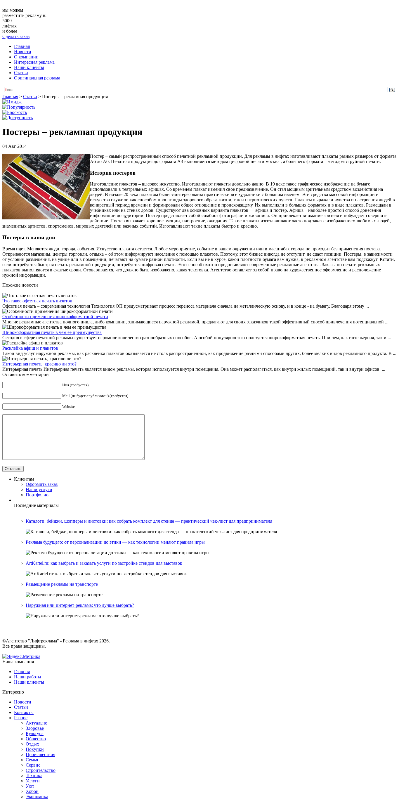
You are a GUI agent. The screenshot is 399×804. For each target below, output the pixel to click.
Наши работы (27, 676)
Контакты (24, 712)
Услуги (33, 780)
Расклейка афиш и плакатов (30, 348)
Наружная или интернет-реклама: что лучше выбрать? (80, 605)
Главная (22, 46)
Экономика (37, 796)
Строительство (40, 770)
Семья (32, 759)
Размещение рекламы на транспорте (62, 584)
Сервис (33, 765)
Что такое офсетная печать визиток (37, 300)
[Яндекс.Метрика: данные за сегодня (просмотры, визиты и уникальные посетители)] (21, 656)
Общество (36, 738)
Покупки (35, 749)
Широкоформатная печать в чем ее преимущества (52, 332)
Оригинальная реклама (37, 77)
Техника (34, 775)
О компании (26, 56)
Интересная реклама (34, 62)
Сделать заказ (16, 36)
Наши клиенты (29, 67)
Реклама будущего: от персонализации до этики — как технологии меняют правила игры (115, 542)
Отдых (32, 743)
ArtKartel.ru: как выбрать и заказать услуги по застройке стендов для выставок (104, 563)
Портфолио (37, 494)
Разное (20, 717)
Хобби (32, 791)
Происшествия (40, 754)
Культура (35, 733)
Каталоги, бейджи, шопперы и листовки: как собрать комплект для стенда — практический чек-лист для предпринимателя (149, 521)
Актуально (36, 722)
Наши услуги (39, 489)
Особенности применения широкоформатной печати (55, 316)
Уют (30, 786)
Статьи (21, 72)
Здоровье (35, 728)
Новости (22, 51)
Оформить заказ (42, 484)
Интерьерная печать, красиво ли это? (39, 363)
